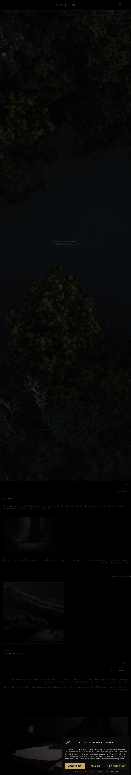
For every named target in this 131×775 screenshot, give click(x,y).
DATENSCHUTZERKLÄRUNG (99, 772)
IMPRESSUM (114, 772)
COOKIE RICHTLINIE (81, 772)
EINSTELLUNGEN (117, 766)
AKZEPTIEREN (74, 766)
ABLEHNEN (96, 766)
